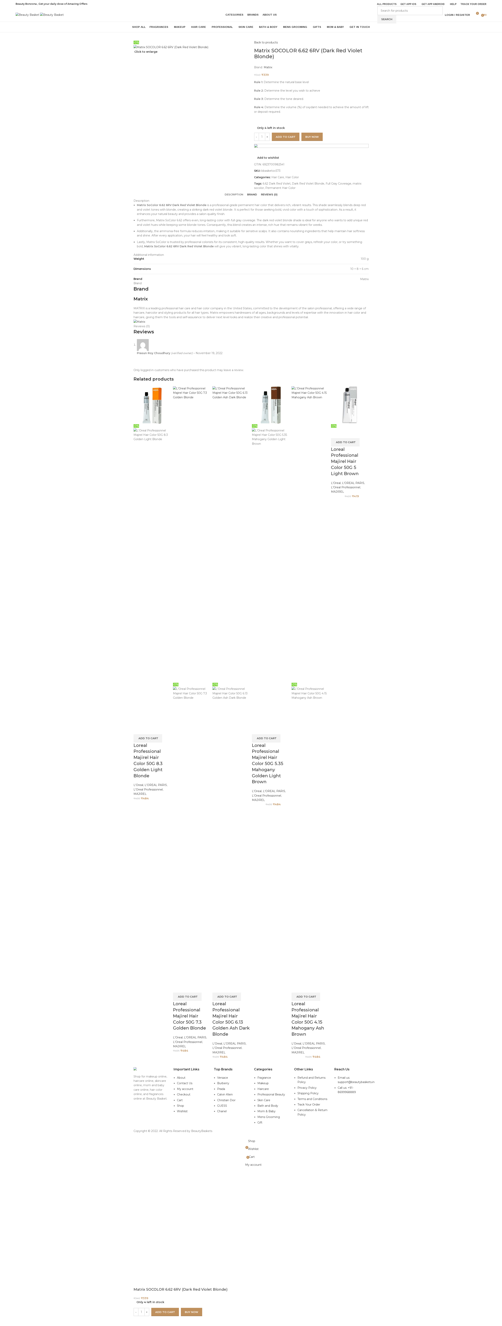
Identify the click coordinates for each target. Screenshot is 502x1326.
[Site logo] (28, 14)
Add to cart (285, 136)
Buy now (191, 1312)
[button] (148, 738)
